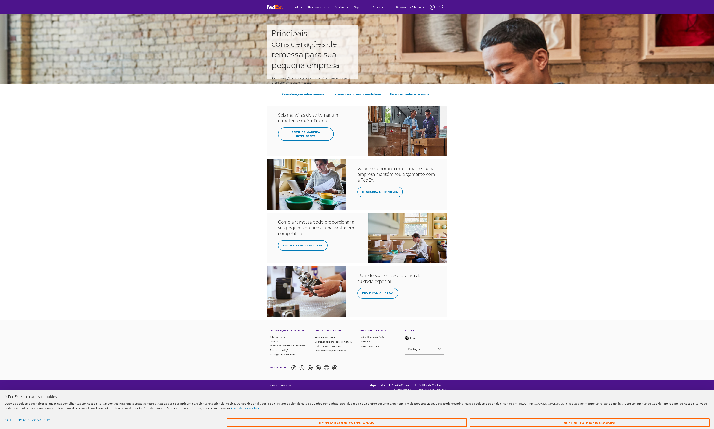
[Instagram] (326, 367)
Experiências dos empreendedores (357, 94)
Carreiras (274, 341)
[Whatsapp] (334, 367)
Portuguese (416, 349)
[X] (302, 367)
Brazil (413, 337)
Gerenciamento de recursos (409, 94)
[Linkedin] (318, 367)
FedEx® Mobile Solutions (328, 346)
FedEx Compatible (369, 346)
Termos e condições (280, 350)
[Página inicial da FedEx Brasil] (278, 7)
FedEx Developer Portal (372, 337)
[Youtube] (310, 367)
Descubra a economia (380, 192)
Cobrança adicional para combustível (334, 341)
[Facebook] (294, 367)
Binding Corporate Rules (283, 354)
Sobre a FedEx (277, 337)
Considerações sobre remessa (303, 94)
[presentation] (294, 367)
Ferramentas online (325, 337)
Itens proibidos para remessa (330, 350)
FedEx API (365, 341)
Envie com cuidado (377, 293)
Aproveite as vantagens (303, 245)
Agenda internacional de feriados (287, 345)
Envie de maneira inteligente (306, 134)
